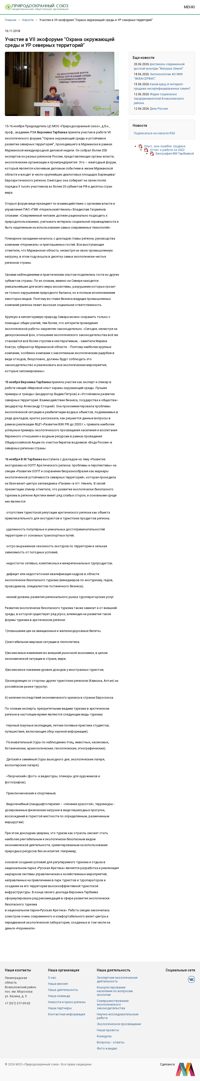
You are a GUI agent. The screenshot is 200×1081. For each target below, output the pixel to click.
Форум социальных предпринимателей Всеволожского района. (159, 99)
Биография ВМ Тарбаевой (175, 153)
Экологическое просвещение (119, 1024)
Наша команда (59, 996)
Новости (28, 20)
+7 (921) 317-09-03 (17, 1003)
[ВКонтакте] (191, 979)
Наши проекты (108, 1030)
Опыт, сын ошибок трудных (164, 146)
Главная (10, 20)
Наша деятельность (63, 990)
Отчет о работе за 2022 (167, 150)
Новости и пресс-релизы (67, 1002)
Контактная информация (66, 1014)
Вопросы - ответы (110, 1042)
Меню (189, 7)
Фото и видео (107, 1048)
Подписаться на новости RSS (154, 133)
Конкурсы (104, 1036)
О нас (52, 977)
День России (159, 108)
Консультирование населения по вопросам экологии (115, 991)
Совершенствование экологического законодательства (113, 1004)
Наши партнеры (60, 1008)
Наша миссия (58, 984)
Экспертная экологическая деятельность (117, 979)
